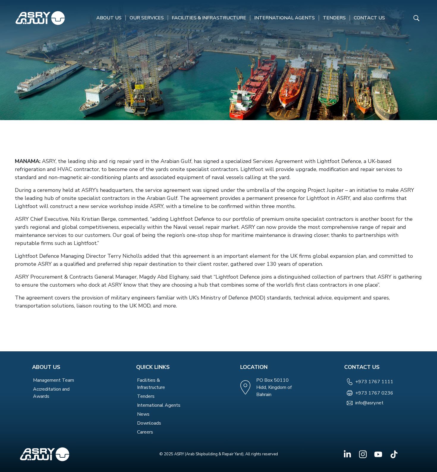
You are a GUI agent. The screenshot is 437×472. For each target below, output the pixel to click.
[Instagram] (363, 454)
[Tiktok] (394, 454)
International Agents (284, 18)
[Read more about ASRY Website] (40, 18)
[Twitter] (378, 454)
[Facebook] (347, 454)
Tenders (334, 18)
